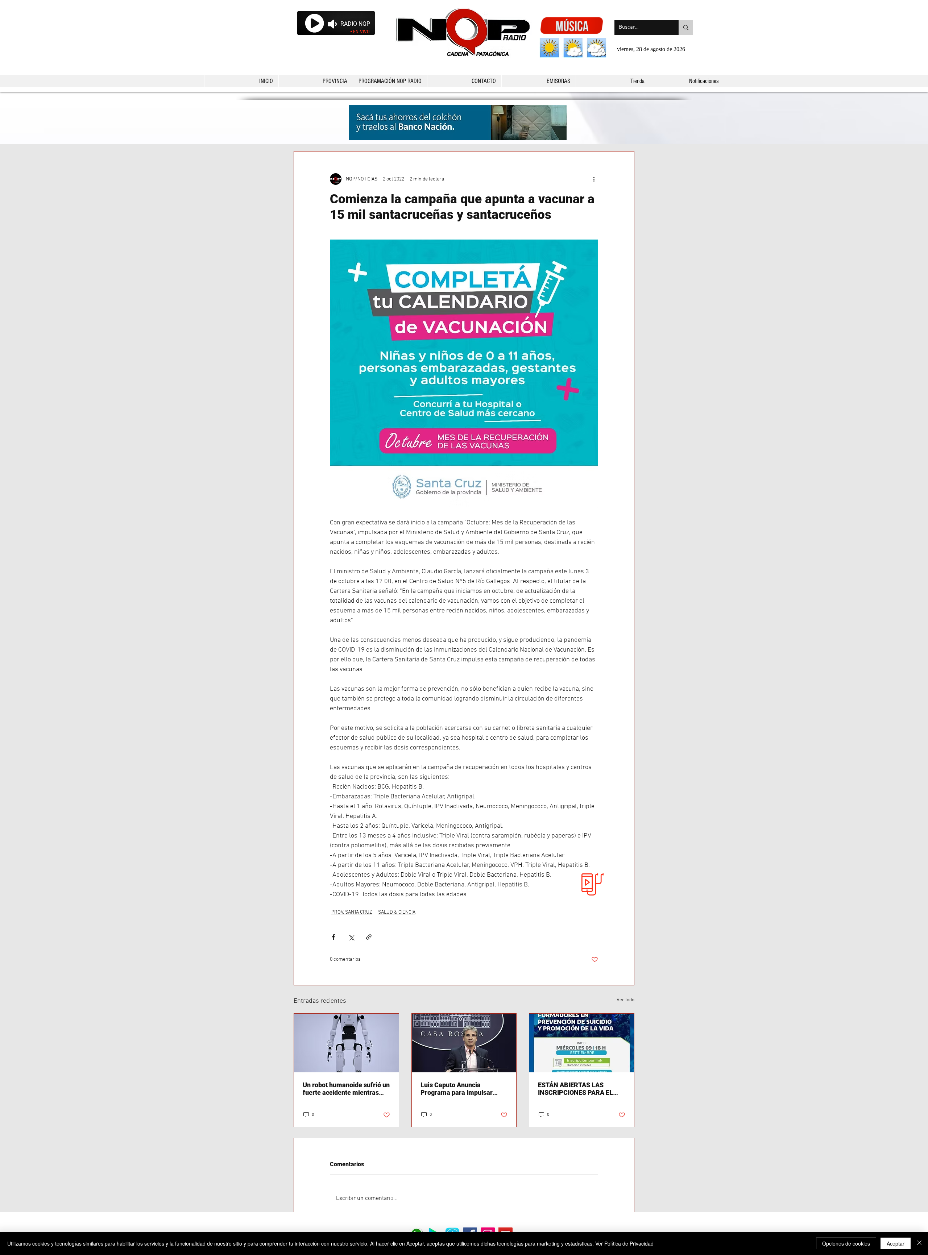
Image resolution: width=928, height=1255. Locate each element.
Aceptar (895, 1243)
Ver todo (625, 1000)
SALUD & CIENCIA (396, 912)
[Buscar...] (686, 27)
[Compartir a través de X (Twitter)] (351, 937)
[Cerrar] (919, 1243)
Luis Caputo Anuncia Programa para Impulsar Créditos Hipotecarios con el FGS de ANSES (462, 1088)
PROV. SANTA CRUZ (351, 912)
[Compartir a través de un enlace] (368, 937)
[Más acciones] (593, 179)
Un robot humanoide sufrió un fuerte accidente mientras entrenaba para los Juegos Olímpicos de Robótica (346, 1088)
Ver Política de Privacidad (624, 1243)
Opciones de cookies (846, 1243)
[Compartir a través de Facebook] (333, 937)
